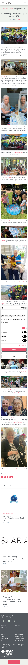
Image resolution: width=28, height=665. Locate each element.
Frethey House (7, 177)
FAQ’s (2, 632)
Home (3, 8)
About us (2, 634)
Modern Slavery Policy (19, 636)
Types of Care (3, 630)
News (7, 8)
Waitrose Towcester (18, 422)
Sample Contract (4, 638)
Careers (2, 636)
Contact (2, 640)
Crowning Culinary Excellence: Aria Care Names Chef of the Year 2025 (12, 600)
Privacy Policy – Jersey (19, 630)
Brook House (14, 418)
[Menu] (25, 2)
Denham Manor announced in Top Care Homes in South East (13, 518)
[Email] (2, 477)
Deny (14, 356)
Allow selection (14, 352)
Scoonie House (22, 282)
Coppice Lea (23, 371)
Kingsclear (3, 77)
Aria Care (12, 8)
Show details (21, 345)
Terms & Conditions (19, 634)
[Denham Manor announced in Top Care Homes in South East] (14, 499)
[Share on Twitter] (5, 477)
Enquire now (14, 662)
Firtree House (12, 127)
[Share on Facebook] (8, 477)
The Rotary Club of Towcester (10, 421)
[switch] (24, 332)
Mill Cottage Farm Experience (15, 389)
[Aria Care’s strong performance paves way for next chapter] (14, 540)
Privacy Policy (17, 627)
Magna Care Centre (14, 220)
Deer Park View (17, 393)
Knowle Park (10, 594)
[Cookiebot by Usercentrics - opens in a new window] (20, 308)
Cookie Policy (17, 632)
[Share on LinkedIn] (11, 477)
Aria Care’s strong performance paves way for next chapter (13, 558)
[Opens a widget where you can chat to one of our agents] (22, 656)
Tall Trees (17, 468)
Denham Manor (10, 513)
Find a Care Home (4, 627)
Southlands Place (19, 152)
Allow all (14, 349)
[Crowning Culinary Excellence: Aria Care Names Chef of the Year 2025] (14, 581)
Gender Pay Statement (19, 638)
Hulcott (3, 240)
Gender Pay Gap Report (20, 640)
